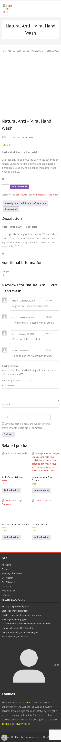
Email (6, 417)
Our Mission (7, 577)
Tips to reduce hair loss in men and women (22, 615)
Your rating (8, 380)
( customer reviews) (23, 137)
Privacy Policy (8, 590)
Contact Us (7, 569)
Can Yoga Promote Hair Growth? (17, 628)
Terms (5, 723)
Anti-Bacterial (39, 194)
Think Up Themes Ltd (24, 737)
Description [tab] (11, 203)
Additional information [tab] (33, 203)
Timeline (6, 595)
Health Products (23, 51)
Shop (11, 51)
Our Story (6, 586)
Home (4, 51)
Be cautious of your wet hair (15, 636)
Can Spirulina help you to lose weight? (20, 632)
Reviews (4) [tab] (11, 209)
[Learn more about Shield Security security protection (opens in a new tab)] (4, 738)
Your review (9, 385)
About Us (6, 564)
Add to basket (19, 186)
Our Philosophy (9, 582)
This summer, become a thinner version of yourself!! (27, 623)
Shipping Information (12, 573)
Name (6, 404)
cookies (26, 702)
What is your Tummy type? (14, 619)
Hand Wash (52, 194)
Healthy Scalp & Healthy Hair (15, 606)
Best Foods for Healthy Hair (15, 610)
